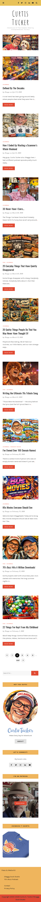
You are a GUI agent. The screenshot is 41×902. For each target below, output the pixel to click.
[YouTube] (32, 3)
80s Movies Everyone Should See (17, 507)
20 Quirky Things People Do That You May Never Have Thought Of (19, 331)
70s (4, 262)
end (17, 660)
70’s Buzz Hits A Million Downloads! (19, 567)
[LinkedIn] (28, 3)
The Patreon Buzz (20, 797)
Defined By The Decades (13, 88)
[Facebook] (17, 3)
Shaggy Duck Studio (12, 877)
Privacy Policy (9, 888)
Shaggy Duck (16, 446)
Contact (7, 886)
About (20, 741)
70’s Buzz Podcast (11, 879)
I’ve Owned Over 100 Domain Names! (19, 450)
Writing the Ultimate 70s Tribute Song (20, 393)
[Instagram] (25, 3)
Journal (6, 84)
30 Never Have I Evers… (13, 209)
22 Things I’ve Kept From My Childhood (20, 627)
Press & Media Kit (8, 870)
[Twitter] (21, 3)
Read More (9, 104)
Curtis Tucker (20, 18)
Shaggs (7, 92)
